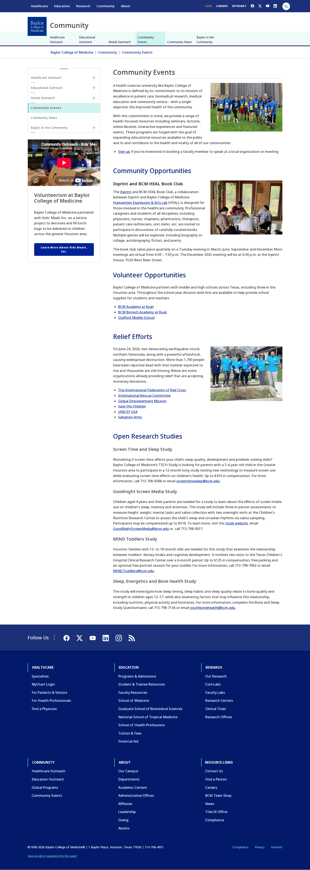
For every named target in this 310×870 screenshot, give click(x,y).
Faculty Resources (132, 692)
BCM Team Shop (218, 795)
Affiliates (125, 803)
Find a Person (216, 779)
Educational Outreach (87, 39)
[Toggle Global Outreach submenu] (94, 98)
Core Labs (213, 684)
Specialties (40, 676)
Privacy (259, 847)
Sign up (124, 151)
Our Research (216, 676)
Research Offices (218, 717)
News (209, 803)
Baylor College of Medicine (72, 52)
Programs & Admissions (137, 676)
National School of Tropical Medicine (147, 717)
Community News (179, 42)
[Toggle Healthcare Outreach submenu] (94, 78)
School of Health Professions (141, 725)
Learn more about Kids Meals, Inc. (64, 249)
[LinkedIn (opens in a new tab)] (275, 6)
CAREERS (222, 6)
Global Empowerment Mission (142, 401)
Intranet (276, 847)
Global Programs (45, 787)
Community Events (146, 39)
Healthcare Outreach (57, 39)
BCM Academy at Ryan (136, 306)
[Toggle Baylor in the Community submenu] (94, 128)
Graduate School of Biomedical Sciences (150, 708)
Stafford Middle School (136, 317)
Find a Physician (44, 708)
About (125, 6)
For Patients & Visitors (49, 692)
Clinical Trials (215, 708)
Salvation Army (130, 417)
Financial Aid (128, 741)
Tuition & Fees (130, 733)
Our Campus (128, 771)
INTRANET (239, 6)
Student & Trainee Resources (141, 684)
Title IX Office (216, 811)
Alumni (123, 828)
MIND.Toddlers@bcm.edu (133, 571)
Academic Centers (132, 787)
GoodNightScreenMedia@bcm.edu (141, 528)
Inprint (125, 192)
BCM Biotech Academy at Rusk (142, 312)
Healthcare (39, 6)
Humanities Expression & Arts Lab (140, 202)
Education (62, 6)
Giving (123, 820)
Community (106, 6)
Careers (211, 787)
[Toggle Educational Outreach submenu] (94, 88)
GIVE (208, 6)
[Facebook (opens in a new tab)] (252, 6)
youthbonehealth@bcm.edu (212, 607)
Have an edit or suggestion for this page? (52, 856)
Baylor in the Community (205, 39)
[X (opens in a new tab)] (260, 6)
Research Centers (219, 700)
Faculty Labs (215, 692)
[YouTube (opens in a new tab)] (267, 6)
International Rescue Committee (144, 395)
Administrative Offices (136, 795)
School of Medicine (133, 700)
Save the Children (132, 406)
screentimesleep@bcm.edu (198, 481)
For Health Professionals (51, 700)
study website (236, 523)
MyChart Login (43, 684)
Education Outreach (48, 779)
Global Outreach (119, 42)
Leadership (127, 811)
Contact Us (214, 771)
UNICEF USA (127, 411)
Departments (129, 779)
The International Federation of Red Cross (152, 390)
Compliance (214, 820)
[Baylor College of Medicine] (37, 26)
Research (83, 6)
